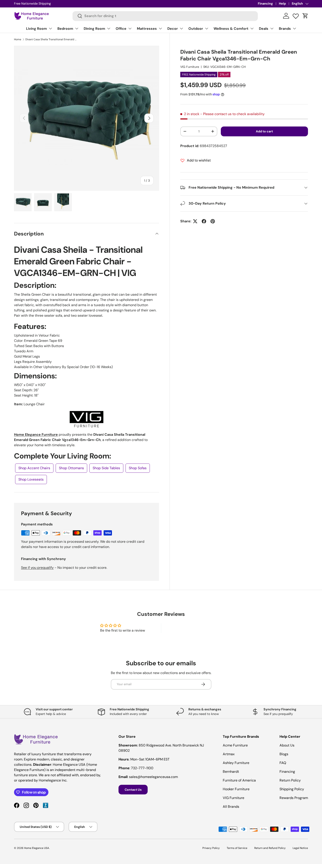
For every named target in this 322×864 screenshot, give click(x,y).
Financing (265, 3)
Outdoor (195, 28)
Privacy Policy (211, 848)
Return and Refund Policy (270, 848)
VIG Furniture (189, 67)
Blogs (284, 754)
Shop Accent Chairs (34, 468)
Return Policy (290, 780)
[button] (305, 16)
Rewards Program (294, 798)
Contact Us (133, 790)
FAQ (283, 762)
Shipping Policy (292, 789)
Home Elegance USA (36, 848)
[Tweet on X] (195, 221)
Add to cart (264, 131)
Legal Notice (300, 848)
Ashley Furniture (236, 762)
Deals (263, 28)
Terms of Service (237, 848)
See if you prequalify (37, 567)
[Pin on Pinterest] (212, 221)
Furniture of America (239, 780)
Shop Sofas (138, 468)
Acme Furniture (235, 745)
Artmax (229, 754)
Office (121, 28)
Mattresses (147, 28)
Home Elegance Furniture (36, 434)
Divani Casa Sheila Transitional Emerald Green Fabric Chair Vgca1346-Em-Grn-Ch (51, 39)
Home (17, 39)
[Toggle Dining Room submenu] (108, 28)
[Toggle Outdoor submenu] (206, 28)
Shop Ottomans (71, 468)
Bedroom (65, 28)
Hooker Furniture (236, 789)
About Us (287, 745)
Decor (172, 28)
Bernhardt (231, 771)
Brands (285, 28)
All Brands (231, 806)
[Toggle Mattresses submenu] (160, 28)
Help (282, 3)
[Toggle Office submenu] (130, 28)
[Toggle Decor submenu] (181, 28)
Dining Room (94, 28)
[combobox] (165, 16)
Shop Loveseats (31, 479)
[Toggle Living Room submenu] (50, 28)
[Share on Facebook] (204, 221)
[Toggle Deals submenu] (271, 28)
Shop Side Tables (106, 468)
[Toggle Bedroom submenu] (76, 28)
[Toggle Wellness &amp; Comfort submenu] (252, 28)
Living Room (36, 28)
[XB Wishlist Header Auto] (296, 15)
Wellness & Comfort (231, 28)
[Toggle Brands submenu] (294, 28)
